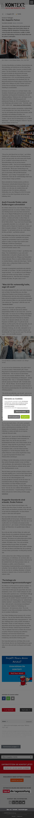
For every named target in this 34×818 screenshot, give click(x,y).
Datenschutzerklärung (22, 408)
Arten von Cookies (21, 411)
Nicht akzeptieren (14, 417)
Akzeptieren (25, 417)
